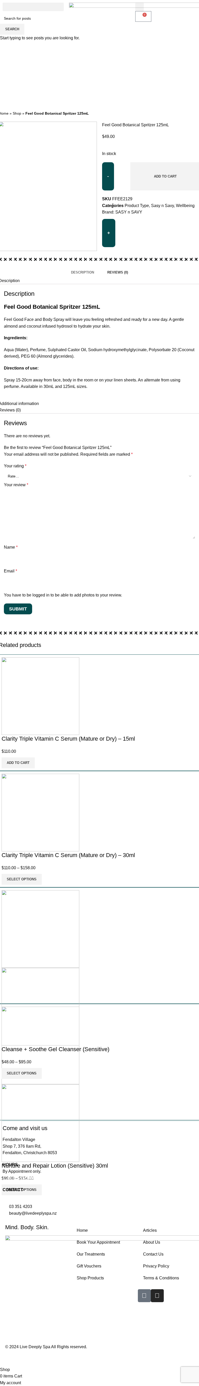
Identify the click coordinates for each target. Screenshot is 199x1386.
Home (82, 1230)
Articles (150, 1230)
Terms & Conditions (161, 1278)
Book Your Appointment (98, 1242)
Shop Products (90, 1278)
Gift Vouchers (89, 1266)
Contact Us (153, 1254)
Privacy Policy (156, 1266)
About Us (151, 1242)
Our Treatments (91, 1254)
